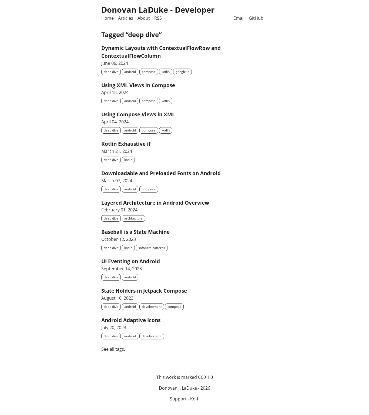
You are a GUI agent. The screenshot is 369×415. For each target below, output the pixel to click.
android (130, 71)
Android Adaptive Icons (130, 320)
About (143, 18)
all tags (117, 349)
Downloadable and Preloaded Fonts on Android (161, 173)
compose (149, 71)
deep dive (111, 71)
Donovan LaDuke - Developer (157, 9)
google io (182, 71)
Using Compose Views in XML (138, 114)
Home (107, 18)
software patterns (151, 247)
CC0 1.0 (205, 377)
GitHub (256, 18)
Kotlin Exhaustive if (125, 143)
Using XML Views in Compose (138, 85)
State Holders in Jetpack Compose (144, 290)
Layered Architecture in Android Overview (155, 202)
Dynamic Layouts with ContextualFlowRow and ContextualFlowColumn (161, 51)
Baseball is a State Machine (135, 231)
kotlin (166, 71)
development (152, 306)
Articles (125, 18)
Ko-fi (194, 399)
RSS (158, 18)
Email (238, 18)
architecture (133, 218)
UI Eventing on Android (130, 261)
